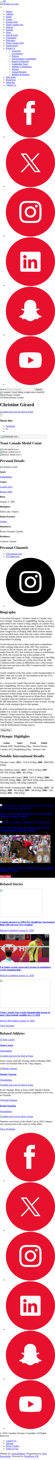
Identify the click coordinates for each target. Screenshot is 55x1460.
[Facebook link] (14, 554)
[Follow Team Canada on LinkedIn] (30, 285)
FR (4, 1)
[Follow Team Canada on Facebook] (30, 137)
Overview (16, 51)
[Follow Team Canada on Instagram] (30, 236)
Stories (9, 11)
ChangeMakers (18, 1453)
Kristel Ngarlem (8, 1106)
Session (15, 69)
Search (3, 389)
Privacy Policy (12, 1446)
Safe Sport (11, 77)
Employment (12, 45)
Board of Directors (20, 61)
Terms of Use (12, 1448)
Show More (5, 876)
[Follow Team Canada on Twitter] (30, 186)
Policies (15, 56)
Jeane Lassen (6, 1045)
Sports (9, 16)
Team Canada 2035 (15, 43)
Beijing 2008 (6, 492)
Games (9, 19)
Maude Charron (8, 1074)
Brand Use (11, 80)
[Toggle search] (1, 7)
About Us (10, 48)
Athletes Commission (22, 66)
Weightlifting (6, 477)
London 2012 (6, 487)
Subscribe (10, 82)
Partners (9, 30)
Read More (5, 730)
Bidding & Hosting (20, 74)
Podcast (9, 27)
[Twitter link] (12, 556)
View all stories (7, 1025)
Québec (3, 521)
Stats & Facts (12, 35)
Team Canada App (14, 24)
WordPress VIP (31, 1456)
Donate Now (12, 22)
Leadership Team (20, 64)
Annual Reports (19, 72)
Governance (17, 53)
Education (10, 40)
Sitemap (9, 1443)
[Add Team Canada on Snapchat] (30, 335)
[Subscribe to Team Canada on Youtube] (30, 384)
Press (8, 32)
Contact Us (11, 85)
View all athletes (7, 1129)
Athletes (9, 14)
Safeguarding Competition (24, 59)
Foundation (11, 37)
